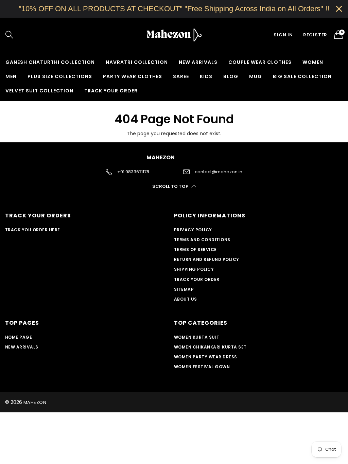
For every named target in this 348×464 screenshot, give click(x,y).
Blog (230, 76)
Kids (206, 76)
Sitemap (184, 289)
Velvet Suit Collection (39, 90)
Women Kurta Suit (197, 337)
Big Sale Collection (302, 76)
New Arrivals (198, 62)
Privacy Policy (193, 230)
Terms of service (195, 249)
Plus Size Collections (60, 76)
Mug (255, 76)
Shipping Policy (194, 269)
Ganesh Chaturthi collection (50, 62)
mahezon (34, 402)
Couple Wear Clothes (260, 62)
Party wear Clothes (132, 76)
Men (11, 76)
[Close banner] (339, 8)
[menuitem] (50, 62)
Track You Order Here (32, 230)
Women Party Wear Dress (205, 357)
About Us (185, 299)
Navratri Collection (137, 62)
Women (312, 62)
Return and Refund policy (206, 259)
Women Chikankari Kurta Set (210, 347)
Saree (181, 76)
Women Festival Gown (202, 367)
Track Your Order (111, 90)
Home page (18, 337)
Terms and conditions (202, 240)
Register (315, 35)
